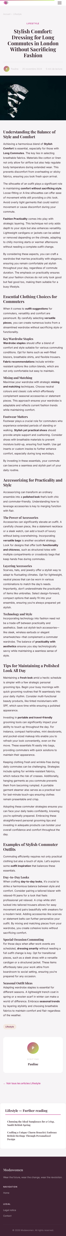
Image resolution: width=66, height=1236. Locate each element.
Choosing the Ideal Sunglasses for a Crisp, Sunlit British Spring (30, 1123)
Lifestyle (17, 14)
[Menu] (59, 2)
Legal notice (9, 1210)
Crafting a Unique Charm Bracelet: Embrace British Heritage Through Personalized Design (32, 1136)
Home (6, 1192)
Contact (7, 1215)
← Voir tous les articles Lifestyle (22, 1083)
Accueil (6, 14)
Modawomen (13, 1169)
